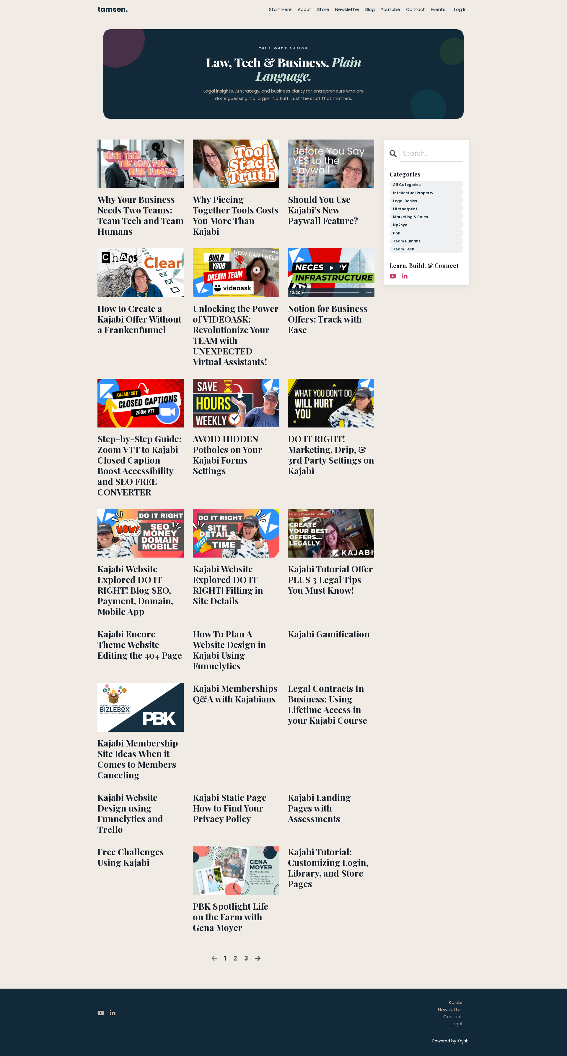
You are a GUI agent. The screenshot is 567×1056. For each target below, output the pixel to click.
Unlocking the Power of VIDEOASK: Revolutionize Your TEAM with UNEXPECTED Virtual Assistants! (235, 335)
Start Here (280, 9)
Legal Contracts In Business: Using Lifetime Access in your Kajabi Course (327, 704)
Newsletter (347, 9)
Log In (460, 9)
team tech (403, 249)
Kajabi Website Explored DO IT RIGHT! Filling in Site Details (228, 584)
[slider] (332, 292)
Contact (415, 9)
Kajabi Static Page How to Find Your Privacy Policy (229, 808)
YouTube (390, 9)
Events (438, 9)
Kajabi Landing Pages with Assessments (319, 808)
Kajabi (455, 1002)
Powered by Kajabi (451, 1041)
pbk (396, 233)
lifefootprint (405, 208)
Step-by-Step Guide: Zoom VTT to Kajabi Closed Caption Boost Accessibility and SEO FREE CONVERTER (139, 465)
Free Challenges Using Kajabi (130, 857)
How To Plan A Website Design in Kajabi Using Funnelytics (229, 650)
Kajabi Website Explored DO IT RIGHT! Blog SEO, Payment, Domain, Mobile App (135, 590)
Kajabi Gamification (329, 634)
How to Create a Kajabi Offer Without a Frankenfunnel (139, 319)
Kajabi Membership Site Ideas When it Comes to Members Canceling (137, 759)
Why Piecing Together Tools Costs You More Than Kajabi (235, 215)
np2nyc (400, 224)
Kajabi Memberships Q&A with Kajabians (235, 693)
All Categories (407, 184)
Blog (370, 9)
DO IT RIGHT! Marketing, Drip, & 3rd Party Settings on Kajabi (331, 454)
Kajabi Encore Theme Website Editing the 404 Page (139, 644)
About (304, 9)
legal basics (405, 200)
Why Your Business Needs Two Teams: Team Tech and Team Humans (140, 215)
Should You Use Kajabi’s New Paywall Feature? (323, 210)
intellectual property (413, 192)
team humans (407, 241)
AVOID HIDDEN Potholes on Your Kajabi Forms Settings (227, 454)
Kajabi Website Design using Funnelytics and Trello (130, 813)
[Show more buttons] (369, 292)
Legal (456, 1024)
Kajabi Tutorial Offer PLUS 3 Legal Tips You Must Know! (330, 579)
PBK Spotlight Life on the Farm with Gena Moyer (230, 917)
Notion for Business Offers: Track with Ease (328, 319)
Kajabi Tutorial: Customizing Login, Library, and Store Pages (328, 867)
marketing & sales (410, 216)
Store (323, 9)
